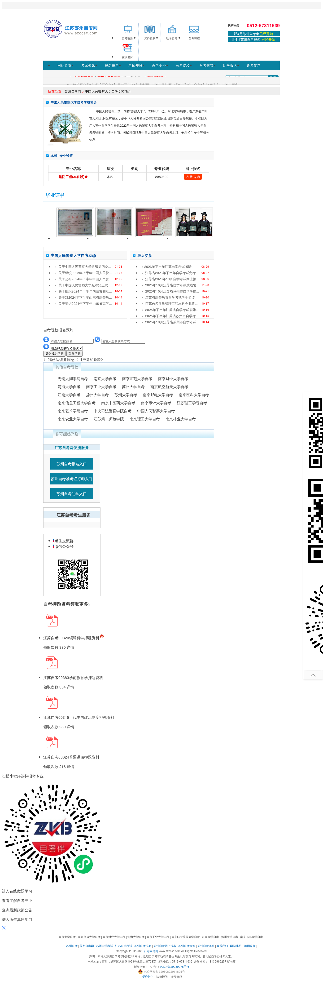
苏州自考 (72, 946)
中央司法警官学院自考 (112, 410)
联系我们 (222, 946)
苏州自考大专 (186, 946)
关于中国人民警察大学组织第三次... (84, 285)
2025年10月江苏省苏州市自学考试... (172, 291)
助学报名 (230, 65)
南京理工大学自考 (145, 419)
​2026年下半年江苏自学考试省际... (169, 266)
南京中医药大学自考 (118, 402)
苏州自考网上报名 (164, 946)
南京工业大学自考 (101, 386)
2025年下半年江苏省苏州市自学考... (172, 315)
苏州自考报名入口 (72, 463)
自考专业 (159, 65)
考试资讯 (88, 65)
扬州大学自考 (97, 394)
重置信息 (74, 353)
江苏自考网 (151, 951)
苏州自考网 (73, 91)
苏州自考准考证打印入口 (71, 478)
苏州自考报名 (142, 946)
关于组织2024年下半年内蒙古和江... (85, 291)
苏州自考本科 (205, 946)
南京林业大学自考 (181, 419)
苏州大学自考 (133, 386)
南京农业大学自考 (73, 419)
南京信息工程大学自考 (77, 402)
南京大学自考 (105, 378)
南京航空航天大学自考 (169, 386)
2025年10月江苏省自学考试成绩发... (172, 285)
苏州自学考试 (104, 946)
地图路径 (250, 946)
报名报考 (112, 65)
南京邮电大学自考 (158, 394)
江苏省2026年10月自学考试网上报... (172, 278)
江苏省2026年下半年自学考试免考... (172, 272)
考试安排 (135, 65)
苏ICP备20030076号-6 (174, 966)
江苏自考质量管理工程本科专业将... (171, 303)
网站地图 (235, 946)
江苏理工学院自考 (192, 402)
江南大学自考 (69, 394)
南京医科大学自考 (194, 394)
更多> (85, 604)
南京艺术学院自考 (73, 410)
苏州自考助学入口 (72, 493)
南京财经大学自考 (173, 378)
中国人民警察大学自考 (156, 410)
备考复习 (254, 65)
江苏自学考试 (123, 946)
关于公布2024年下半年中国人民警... (85, 278)
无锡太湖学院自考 (73, 378)
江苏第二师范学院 (109, 419)
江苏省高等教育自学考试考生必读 (170, 297)
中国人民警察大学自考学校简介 (108, 91)
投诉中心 (147, 976)
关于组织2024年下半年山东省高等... (85, 303)
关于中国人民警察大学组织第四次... (84, 266)
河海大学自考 (69, 386)
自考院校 (183, 65)
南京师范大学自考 (137, 378)
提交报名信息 (54, 353)
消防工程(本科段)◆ (73, 176)
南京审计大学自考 (156, 402)
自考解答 (206, 65)
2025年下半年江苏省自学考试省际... (172, 309)
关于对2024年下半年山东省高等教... (85, 297)
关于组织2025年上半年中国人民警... (85, 272)
